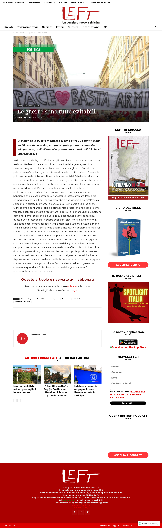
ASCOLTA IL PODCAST (128, 455)
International (91, 27)
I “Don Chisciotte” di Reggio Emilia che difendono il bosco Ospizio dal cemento (56, 390)
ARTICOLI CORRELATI (41, 358)
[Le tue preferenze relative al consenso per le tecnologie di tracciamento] (149, 523)
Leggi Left (49, 3)
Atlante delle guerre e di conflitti (32, 299)
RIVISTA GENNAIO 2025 (22, 302)
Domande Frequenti (100, 3)
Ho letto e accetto (127, 394)
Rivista (9, 27)
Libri (73, 3)
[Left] (81, 14)
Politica (31, 105)
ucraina (35, 302)
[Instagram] (81, 512)
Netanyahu (66, 299)
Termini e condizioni (81, 505)
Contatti (82, 3)
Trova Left (63, 3)
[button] (156, 27)
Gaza (48, 299)
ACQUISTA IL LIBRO (128, 264)
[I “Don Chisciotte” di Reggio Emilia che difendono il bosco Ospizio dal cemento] (57, 374)
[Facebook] (31, 130)
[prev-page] (15, 400)
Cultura (73, 27)
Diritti (22, 33)
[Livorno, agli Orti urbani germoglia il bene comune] (27, 374)
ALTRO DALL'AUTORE (74, 358)
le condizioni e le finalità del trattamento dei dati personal (127, 394)
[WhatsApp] (48, 130)
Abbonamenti (35, 3)
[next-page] (19, 400)
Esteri (60, 27)
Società (47, 27)
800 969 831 (69, 500)
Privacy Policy (81, 508)
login (75, 290)
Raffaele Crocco (25, 117)
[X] (40, 130)
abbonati (72, 286)
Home (15, 33)
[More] (57, 130)
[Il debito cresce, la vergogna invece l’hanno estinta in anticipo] (88, 374)
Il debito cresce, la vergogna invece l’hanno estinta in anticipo (85, 390)
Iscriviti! (128, 403)
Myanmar (56, 299)
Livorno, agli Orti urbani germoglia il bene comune (24, 389)
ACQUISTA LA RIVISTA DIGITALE (128, 197)
